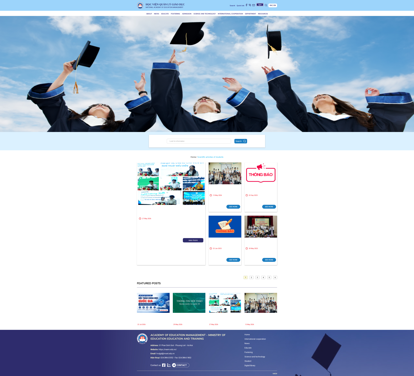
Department (250, 14)
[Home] (140, 5)
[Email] (253, 5)
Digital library (250, 365)
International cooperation (230, 14)
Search (232, 6)
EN (275, 5)
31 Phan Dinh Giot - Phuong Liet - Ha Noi (176, 345)
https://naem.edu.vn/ (168, 349)
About (149, 14)
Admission (186, 14)
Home (193, 157)
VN (271, 5)
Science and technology (205, 14)
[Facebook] (246, 4)
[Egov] (260, 4)
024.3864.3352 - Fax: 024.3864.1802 (176, 357)
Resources (263, 14)
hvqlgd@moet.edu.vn (165, 353)
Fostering (175, 14)
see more (193, 240)
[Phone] (250, 5)
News (156, 14)
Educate (165, 14)
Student (248, 361)
